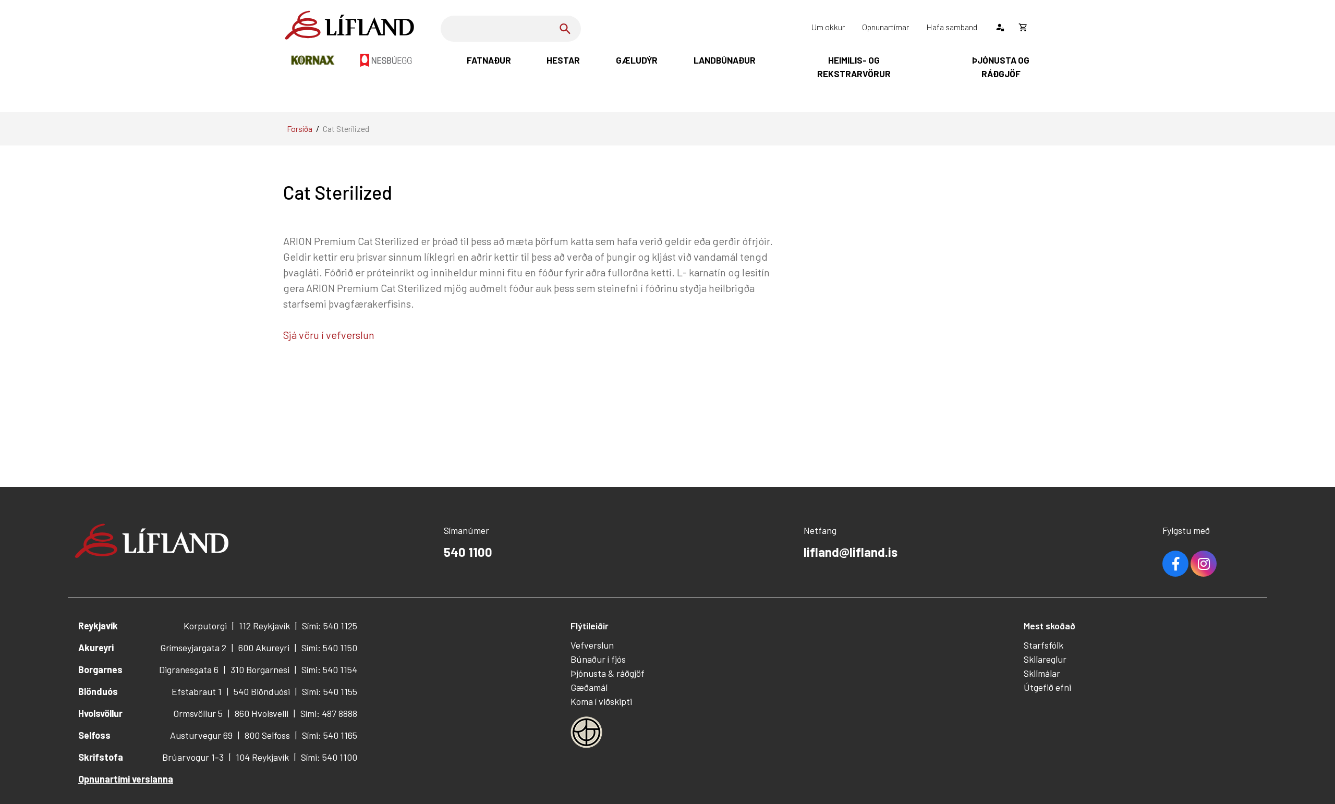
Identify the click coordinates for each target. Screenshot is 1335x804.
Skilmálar (1042, 673)
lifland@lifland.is (850, 551)
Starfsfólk (1043, 645)
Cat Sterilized (346, 128)
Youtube (1204, 564)
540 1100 (468, 551)
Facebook (1175, 564)
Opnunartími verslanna (125, 779)
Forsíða (299, 128)
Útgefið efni (1047, 687)
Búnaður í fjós (598, 659)
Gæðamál (589, 687)
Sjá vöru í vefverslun (330, 334)
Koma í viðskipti (601, 701)
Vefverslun (592, 645)
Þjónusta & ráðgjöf (608, 673)
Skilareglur (1045, 659)
